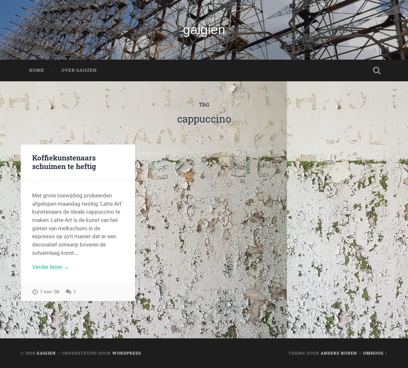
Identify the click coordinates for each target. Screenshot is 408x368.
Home (36, 70)
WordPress (126, 353)
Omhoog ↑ (375, 353)
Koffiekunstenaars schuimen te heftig (64, 162)
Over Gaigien (79, 70)
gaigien (204, 29)
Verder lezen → (50, 267)
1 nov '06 (49, 292)
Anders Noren (339, 353)
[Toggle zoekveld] (377, 70)
